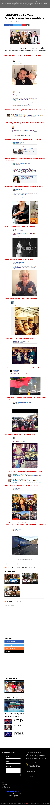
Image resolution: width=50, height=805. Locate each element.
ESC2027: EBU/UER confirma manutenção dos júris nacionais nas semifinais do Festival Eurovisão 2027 (19, 734)
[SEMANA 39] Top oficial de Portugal (18, 726)
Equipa (4, 782)
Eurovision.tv (29, 774)
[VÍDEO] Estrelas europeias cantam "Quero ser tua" (23, 567)
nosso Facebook (29, 558)
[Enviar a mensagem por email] (27, 25)
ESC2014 (19, 12)
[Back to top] (47, 802)
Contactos (5, 784)
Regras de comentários (8, 786)
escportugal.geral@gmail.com (33, 762)
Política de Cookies (7, 787)
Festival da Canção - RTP (32, 771)
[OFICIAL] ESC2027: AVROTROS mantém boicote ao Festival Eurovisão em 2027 (18, 721)
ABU (27, 778)
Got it (29, 7)
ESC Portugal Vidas (11, 12)
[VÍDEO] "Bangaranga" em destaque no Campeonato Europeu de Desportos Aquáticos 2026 (14, 715)
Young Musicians (30, 773)
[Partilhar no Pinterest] (24, 25)
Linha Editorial (6, 781)
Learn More (23, 7)
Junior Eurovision (30, 776)
